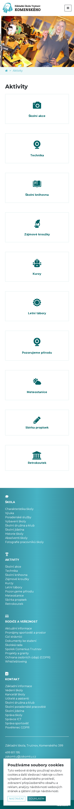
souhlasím (36, 798)
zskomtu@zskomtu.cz (20, 756)
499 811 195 (12, 752)
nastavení (16, 798)
